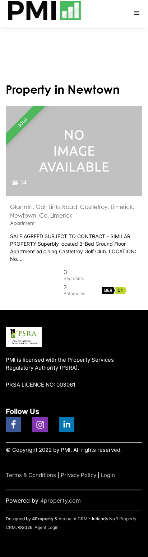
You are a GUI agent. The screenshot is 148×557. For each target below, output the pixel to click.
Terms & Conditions (31, 475)
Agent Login (46, 527)
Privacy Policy (78, 475)
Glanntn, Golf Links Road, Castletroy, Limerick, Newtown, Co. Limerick (72, 211)
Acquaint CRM (73, 518)
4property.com (60, 500)
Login (108, 475)
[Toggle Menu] (137, 13)
